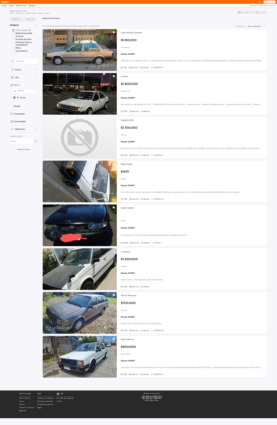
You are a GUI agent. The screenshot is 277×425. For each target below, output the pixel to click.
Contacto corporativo (26, 408)
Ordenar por (240, 26)
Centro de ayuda (272, 5)
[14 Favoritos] (114, 295)
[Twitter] (152, 397)
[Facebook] (144, 397)
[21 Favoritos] (114, 76)
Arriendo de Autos (23, 39)
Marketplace (32, 5)
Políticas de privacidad (45, 401)
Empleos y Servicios (21, 5)
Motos (18, 48)
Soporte (22, 404)
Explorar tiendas (253, 5)
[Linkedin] (156, 397)
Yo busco (19, 36)
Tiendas (59, 401)
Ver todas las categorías (64, 398)
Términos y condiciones (45, 398)
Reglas (39, 408)
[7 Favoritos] (114, 339)
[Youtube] (160, 397)
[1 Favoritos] (114, 207)
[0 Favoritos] (114, 120)
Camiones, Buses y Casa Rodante (23, 43)
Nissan (23, 97)
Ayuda (21, 401)
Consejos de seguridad (263, 5)
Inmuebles (4, 5)
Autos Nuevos (21, 51)
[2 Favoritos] (114, 164)
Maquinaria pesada (23, 33)
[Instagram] (148, 397)
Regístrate (22, 411)
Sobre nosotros (24, 398)
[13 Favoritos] (114, 32)
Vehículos (11, 5)
